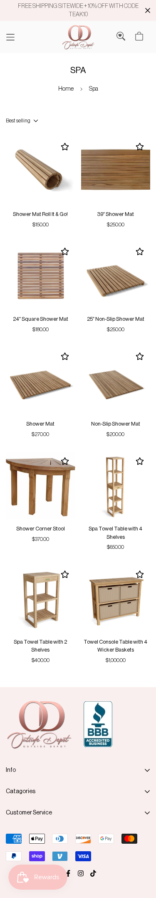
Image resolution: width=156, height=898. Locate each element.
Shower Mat (40, 423)
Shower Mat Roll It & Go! (40, 214)
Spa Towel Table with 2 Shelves (40, 646)
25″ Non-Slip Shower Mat (115, 319)
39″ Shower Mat (115, 214)
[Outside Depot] (78, 37)
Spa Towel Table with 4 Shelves (115, 533)
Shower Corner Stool (40, 528)
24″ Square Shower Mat (40, 319)
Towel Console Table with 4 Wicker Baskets (115, 646)
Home (66, 89)
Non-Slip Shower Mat (115, 423)
